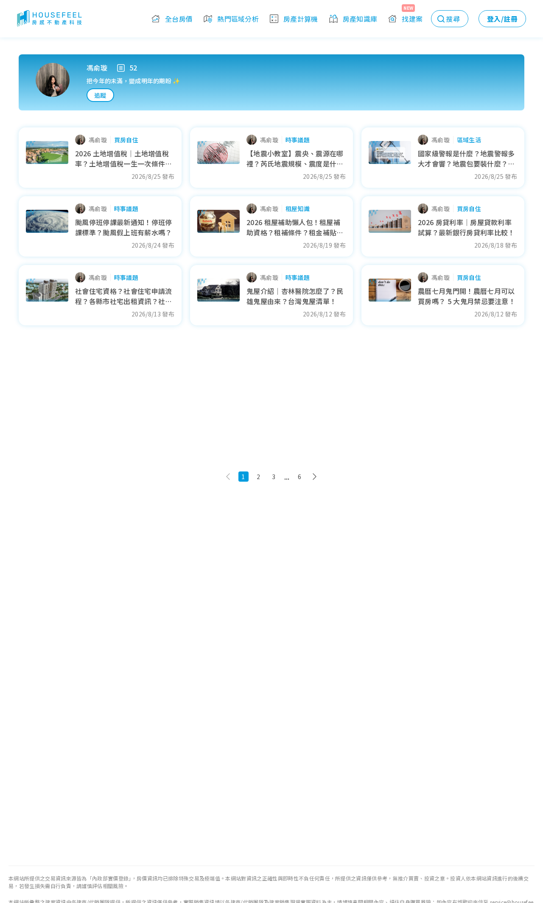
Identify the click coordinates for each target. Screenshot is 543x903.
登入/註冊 (502, 19)
